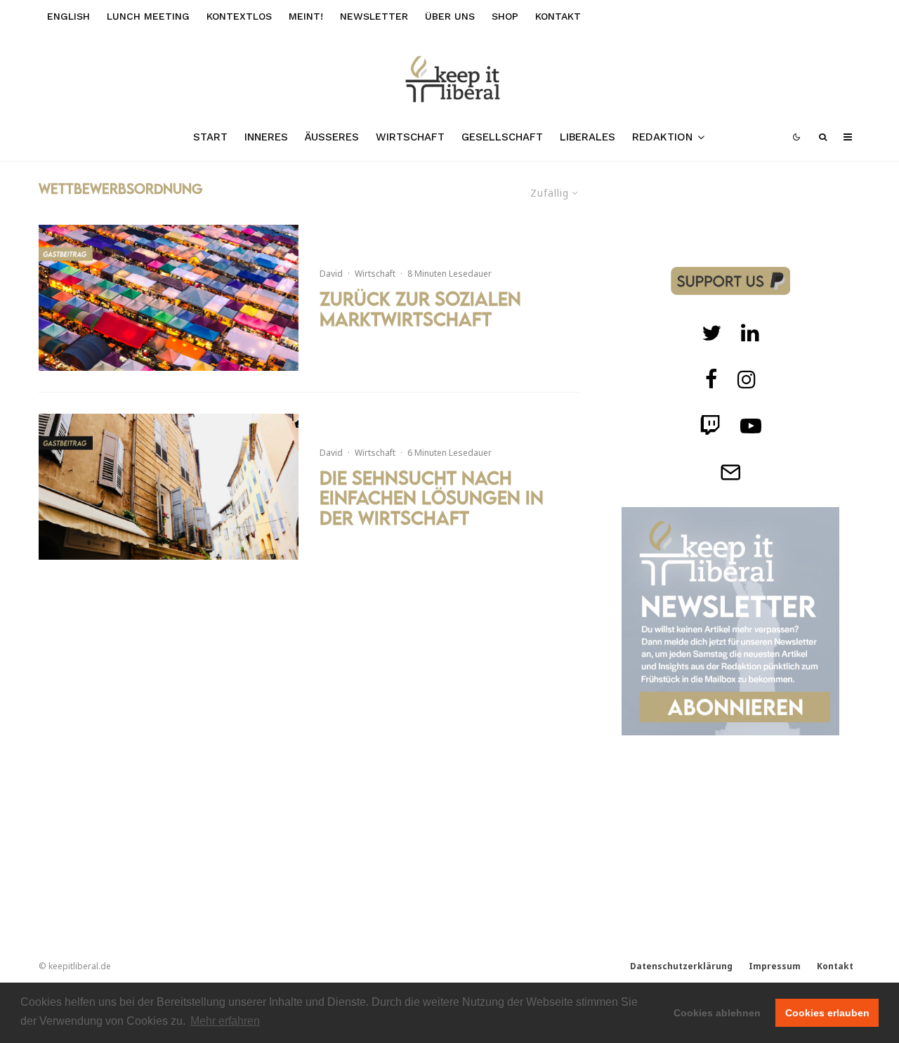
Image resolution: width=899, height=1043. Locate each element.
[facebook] (711, 379)
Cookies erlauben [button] (827, 1012)
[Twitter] (711, 332)
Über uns (450, 16)
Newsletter (374, 16)
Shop (505, 16)
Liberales (587, 137)
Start (210, 137)
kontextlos (239, 16)
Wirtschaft (410, 137)
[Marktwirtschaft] (168, 298)
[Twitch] (750, 332)
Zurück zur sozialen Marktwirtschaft (420, 309)
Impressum (775, 966)
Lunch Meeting (148, 16)
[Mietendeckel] (168, 487)
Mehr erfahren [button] (225, 1021)
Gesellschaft (502, 137)
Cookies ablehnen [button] (717, 1012)
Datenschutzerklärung (681, 966)
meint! (306, 16)
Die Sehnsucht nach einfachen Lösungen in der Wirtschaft (432, 498)
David (331, 274)
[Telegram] (730, 472)
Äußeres (332, 137)
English (68, 16)
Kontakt (558, 16)
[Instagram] (746, 379)
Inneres (266, 137)
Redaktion (662, 137)
